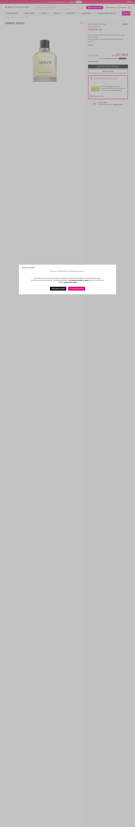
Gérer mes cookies (58, 289)
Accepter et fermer (76, 289)
